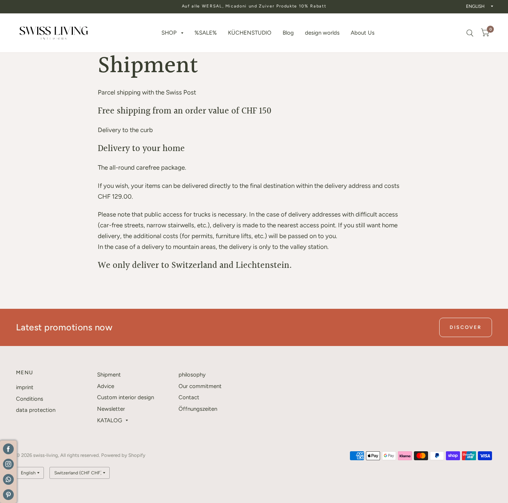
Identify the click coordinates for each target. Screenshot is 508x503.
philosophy (192, 374)
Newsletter (111, 409)
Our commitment (200, 386)
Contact (189, 397)
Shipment (109, 374)
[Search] (470, 32)
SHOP (169, 32)
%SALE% (205, 32)
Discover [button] (466, 327)
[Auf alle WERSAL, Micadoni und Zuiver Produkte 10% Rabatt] (254, 6)
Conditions (29, 398)
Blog (288, 32)
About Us (362, 32)
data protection (35, 410)
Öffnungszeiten (198, 409)
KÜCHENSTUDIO (249, 32)
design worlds (322, 32)
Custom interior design (125, 397)
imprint (24, 387)
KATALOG (109, 420)
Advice (105, 386)
